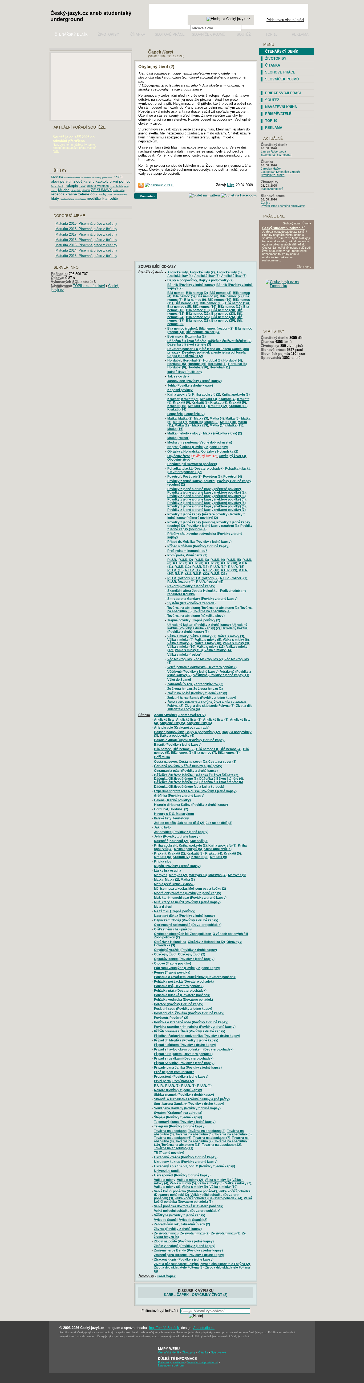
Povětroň (174, 476)
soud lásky (96, 178)
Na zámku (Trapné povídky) (174, 911)
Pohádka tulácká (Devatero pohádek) (195, 468)
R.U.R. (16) (175, 570)
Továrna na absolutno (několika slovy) (196, 615)
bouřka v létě (118, 190)
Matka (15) (235, 425)
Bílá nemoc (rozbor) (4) (203, 332)
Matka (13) (200, 425)
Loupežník (175, 414)
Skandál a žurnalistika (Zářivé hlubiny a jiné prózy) (192, 1099)
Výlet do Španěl (179, 679)
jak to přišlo (76, 190)
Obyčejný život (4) (181, 459)
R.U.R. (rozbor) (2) (205, 578)
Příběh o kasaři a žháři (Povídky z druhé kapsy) (189, 1031)
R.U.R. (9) (212, 563)
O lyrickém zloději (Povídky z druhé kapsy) (186, 920)
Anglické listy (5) (207, 275)
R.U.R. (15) (236, 566)
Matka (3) (201, 418)
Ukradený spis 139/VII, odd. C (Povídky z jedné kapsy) (194, 1166)
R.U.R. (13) (200, 566)
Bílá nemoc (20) (223, 310)
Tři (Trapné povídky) (169, 1152)
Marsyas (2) (178, 875)
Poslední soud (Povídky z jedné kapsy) (183, 1008)
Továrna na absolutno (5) (233, 1134)
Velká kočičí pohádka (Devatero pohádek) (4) (208, 1198)
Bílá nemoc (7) (231, 296)
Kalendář (161, 841)
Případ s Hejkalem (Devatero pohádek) (183, 1054)
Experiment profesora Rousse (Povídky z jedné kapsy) (195, 791)
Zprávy (265, 202)
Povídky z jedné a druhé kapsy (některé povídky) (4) (206, 499)
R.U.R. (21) (183, 573)
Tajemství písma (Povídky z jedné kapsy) (185, 1121)
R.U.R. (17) (193, 570)
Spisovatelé (270, 358)
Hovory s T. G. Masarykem (174, 813)
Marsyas (160, 875)
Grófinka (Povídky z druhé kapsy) (179, 795)
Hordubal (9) (176, 367)
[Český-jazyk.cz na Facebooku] (291, 286)
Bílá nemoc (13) (212, 303)
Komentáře (148, 196)
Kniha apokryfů (179, 394)
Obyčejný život (178, 456)
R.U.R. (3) (202, 559)
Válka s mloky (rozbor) (184, 654)
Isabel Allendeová (272, 188)
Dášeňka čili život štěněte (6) (221, 782)
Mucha (64, 190)
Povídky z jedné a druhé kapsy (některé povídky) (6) (206, 506)
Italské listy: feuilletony (184, 372)
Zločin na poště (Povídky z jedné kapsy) (197, 693)
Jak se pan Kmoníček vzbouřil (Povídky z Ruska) (280, 173)
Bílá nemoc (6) (207, 296)
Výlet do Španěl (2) (193, 1219)
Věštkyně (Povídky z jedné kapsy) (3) (221, 675)
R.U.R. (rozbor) (178, 578)
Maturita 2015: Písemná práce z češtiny (86, 245)
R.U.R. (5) (234, 559)
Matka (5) (232, 418)
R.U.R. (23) (219, 573)
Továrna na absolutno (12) (221, 1144)
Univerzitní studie (167, 1170)
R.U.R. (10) (229, 563)
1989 (118, 177)
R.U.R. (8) (196, 563)
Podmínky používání (171, 1362)
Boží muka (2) (195, 336)
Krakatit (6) (181, 402)
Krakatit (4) (227, 399)
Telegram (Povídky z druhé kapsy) (179, 1126)
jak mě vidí (86, 178)
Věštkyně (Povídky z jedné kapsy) (193, 671)
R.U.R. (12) (183, 566)
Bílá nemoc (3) (220, 292)
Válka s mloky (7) (180, 643)
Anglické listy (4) (180, 275)
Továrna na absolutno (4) (211, 611)
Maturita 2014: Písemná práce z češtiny (86, 250)
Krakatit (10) (176, 406)
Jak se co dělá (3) (219, 822)
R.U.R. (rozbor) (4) (181, 581)
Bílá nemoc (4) (230, 749)
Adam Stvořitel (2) (192, 715)
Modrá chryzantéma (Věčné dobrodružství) (199, 442)
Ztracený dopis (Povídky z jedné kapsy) (183, 1259)
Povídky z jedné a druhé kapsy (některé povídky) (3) (206, 496)
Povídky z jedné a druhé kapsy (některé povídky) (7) (206, 509)
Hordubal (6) (197, 364)
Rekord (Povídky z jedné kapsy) (191, 586)
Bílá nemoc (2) (197, 292)
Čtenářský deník (71, 34)
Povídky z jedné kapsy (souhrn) (191, 522)
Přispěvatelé (278, 114)
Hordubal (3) (212, 360)
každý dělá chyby (72, 178)
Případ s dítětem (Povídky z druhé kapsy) (198, 546)
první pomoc (120, 181)
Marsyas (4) (217, 875)
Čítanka (137, 34)
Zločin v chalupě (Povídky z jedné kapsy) (184, 1245)
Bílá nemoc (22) (198, 313)
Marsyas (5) (237, 875)
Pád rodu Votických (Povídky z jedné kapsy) (187, 968)
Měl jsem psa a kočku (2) (207, 888)
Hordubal (174, 360)
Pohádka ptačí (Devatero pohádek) (180, 990)
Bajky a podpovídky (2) (216, 280)
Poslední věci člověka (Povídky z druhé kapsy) (189, 1013)
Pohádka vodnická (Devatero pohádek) (183, 999)
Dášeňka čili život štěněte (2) (230, 341)
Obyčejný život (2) (191, 954)
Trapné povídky (179, 620)
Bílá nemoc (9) (195, 299)
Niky (230, 185)
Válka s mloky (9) (236, 643)
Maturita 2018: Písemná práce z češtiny (86, 229)
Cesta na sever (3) (222, 761)
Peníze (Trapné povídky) (172, 972)
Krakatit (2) (189, 399)
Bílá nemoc (175, 292)
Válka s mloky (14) (218, 650)
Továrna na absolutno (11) (180, 1144)
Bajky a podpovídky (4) (177, 735)
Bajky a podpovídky (182, 280)
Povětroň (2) (192, 476)
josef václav (107, 178)
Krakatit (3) (208, 399)
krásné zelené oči (80, 194)
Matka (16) (175, 428)
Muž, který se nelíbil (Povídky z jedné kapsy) (187, 902)
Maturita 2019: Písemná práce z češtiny (86, 223)
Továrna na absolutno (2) (220, 607)
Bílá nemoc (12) (186, 303)
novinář (82, 186)
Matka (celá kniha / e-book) (174, 884)
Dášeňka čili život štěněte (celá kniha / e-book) (189, 786)
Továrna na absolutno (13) (173, 1148)
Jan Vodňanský (57, 186)
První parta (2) (196, 555)
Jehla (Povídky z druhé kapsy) (190, 385)
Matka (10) (228, 422)
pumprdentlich (116, 186)
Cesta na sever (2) (193, 761)
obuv (55, 181)
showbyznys (104, 194)
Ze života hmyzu (179, 688)
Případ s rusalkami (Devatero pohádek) (183, 1058)
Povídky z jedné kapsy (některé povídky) (198, 514)
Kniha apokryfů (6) (218, 849)
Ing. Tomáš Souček (164, 1328)
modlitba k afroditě (102, 198)
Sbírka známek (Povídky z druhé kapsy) (184, 1094)
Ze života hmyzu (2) (208, 688)
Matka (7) (180, 422)
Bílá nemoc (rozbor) (182, 328)
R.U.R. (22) (201, 573)
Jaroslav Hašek (271, 168)
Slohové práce (170, 34)
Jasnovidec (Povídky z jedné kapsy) (194, 381)
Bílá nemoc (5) (184, 296)
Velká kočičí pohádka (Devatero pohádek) (185, 1191)
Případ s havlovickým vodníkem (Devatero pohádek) (193, 1049)
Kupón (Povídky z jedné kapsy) (177, 866)
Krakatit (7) (200, 402)
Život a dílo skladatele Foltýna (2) (225, 1264)
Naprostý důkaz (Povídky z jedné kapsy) (197, 447)
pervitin (66, 181)
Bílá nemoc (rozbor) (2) (216, 328)
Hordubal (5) (176, 364)
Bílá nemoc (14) (237, 303)
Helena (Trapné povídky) (172, 800)
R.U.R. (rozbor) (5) (209, 581)
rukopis (72, 185)
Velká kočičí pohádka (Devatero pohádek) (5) (203, 1199)
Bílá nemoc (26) (223, 317)
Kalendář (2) (178, 841)
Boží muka (175, 336)
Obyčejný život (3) (232, 456)
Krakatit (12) (217, 406)
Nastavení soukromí (171, 1365)
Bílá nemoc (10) (219, 299)
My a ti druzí (163, 906)
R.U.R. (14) (218, 566)
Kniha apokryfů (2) (206, 394)
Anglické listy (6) (233, 275)
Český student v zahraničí (283, 228)
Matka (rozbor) (178, 438)
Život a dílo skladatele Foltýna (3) (209, 705)
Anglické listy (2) (202, 272)
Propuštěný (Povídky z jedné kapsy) (181, 1076)
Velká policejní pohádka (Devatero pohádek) (187, 1210)
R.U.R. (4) (218, 559)
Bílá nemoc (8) (229, 752)
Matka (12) (183, 425)
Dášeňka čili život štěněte (186, 341)
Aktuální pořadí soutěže (80, 127)
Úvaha (306, 223)
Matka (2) (185, 418)
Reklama (300, 34)
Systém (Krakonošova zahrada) (191, 603)
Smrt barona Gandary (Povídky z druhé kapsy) (202, 598)
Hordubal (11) (220, 367)
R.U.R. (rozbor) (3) (233, 578)
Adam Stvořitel (165, 715)
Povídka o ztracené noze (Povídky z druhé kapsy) (191, 1022)
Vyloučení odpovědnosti (202, 1362)
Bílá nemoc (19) (198, 310)
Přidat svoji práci (283, 93)
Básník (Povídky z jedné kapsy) (191, 284)
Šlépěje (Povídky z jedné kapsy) (178, 1117)
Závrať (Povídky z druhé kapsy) (178, 1228)
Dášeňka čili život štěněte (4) (221, 778)
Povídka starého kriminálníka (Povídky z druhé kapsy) (195, 1026)
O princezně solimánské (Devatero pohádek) (187, 924)
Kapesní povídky (180, 390)
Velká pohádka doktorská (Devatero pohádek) (202, 667)
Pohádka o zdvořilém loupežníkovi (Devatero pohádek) (195, 977)
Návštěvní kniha (281, 107)
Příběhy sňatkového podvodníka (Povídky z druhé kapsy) (197, 1035)
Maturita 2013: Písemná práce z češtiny (86, 256)
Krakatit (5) (232, 853)
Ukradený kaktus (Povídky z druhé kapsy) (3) (207, 629)
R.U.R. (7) (180, 563)
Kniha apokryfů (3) (236, 394)
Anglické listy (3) (229, 272)
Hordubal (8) (237, 364)
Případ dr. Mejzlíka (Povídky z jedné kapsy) (199, 541)
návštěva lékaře (67, 199)
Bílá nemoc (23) (223, 313)
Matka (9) (211, 422)
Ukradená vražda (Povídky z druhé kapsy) (185, 1157)
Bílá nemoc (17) (230, 306)
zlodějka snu (84, 181)
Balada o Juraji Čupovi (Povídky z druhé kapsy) (189, 740)
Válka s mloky (178, 636)
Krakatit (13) (238, 406)
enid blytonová (120, 195)
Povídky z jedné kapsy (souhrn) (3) (213, 525)
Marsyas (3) (198, 875)
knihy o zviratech (98, 185)
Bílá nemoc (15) (179, 306)
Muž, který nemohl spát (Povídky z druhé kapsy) (190, 897)
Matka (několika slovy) (184, 433)
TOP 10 (271, 121)
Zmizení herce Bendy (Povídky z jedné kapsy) (201, 697)
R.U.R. (172, 559)
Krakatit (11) (197, 406)
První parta (175, 555)
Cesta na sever (165, 761)
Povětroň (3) (212, 476)
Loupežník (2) (194, 414)
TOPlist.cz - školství (89, 286)
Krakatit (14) (176, 409)
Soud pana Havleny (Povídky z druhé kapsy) (187, 1108)
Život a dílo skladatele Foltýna (189, 702)
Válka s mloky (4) (180, 639)
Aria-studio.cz (204, 1328)
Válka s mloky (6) (236, 639)
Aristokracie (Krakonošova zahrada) (181, 727)
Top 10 (271, 34)
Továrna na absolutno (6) (172, 1137)
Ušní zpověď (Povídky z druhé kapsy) (182, 1175)
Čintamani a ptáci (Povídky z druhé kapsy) (186, 770)
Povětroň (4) (232, 476)
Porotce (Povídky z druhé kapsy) (178, 1004)
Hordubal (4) (232, 360)
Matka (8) (196, 422)
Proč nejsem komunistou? (187, 550)
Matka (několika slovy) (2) (222, 433)
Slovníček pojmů (208, 34)
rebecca (57, 194)
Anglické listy (177, 272)
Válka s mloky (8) (208, 643)
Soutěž (244, 34)
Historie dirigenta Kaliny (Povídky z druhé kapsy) (191, 804)
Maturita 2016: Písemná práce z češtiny (86, 240)
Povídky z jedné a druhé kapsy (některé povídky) (204, 489)
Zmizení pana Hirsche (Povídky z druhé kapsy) (189, 1255)
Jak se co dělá (178, 376)
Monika (57, 177)
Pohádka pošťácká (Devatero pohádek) (184, 981)
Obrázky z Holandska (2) (219, 451)
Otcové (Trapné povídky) (172, 963)
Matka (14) (218, 425)
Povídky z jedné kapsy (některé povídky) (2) (206, 515)
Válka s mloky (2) (203, 636)
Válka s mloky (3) (231, 636)
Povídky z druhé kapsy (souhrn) (191, 481)
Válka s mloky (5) (208, 639)
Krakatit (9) (237, 402)
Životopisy (108, 34)
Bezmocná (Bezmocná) (276, 154)
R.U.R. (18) (211, 570)
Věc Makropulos (179, 659)
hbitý (55, 198)
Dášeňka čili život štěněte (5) (176, 782)
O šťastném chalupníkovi (173, 929)
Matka (172, 418)
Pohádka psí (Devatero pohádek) (192, 464)
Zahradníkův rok (179, 684)
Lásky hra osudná (167, 870)
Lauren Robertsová (273, 151)
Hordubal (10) (198, 367)
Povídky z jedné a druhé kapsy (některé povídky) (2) (206, 492)
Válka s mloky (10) (181, 646)
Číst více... (304, 266)
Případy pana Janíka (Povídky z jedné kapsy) (188, 1067)
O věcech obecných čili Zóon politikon (182, 933)
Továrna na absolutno (183, 607)
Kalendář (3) (199, 841)
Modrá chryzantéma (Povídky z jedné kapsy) (187, 893)
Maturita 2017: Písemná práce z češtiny (86, 234)
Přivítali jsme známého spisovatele (283, 205)
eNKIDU (86, 190)
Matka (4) (217, 418)
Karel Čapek (166, 1276)
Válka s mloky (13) (189, 650)
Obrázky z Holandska (183, 451)
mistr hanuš (80, 199)
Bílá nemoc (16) (204, 306)
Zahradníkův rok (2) (208, 684)
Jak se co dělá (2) (190, 822)
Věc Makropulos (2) (208, 659)
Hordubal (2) (192, 360)
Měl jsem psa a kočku (170, 888)
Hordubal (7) (217, 364)
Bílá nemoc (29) (223, 320)
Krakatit (173, 399)
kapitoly (102, 181)
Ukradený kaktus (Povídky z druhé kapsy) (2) (207, 626)
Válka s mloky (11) (211, 646)
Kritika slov (162, 861)
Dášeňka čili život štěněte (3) (189, 344)
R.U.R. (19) (229, 570)
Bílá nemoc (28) (198, 320)
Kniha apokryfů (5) (188, 849)
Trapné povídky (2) (206, 620)
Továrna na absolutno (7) (211, 1137)
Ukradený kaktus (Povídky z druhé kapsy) (199, 624)
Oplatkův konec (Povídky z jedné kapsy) (184, 959)
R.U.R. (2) (186, 559)
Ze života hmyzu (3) (225, 1233)
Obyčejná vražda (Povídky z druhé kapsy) (185, 949)
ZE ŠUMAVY (101, 190)
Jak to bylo (162, 827)
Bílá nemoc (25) (198, 317)
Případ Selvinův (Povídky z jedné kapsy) (184, 1063)
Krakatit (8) (218, 402)
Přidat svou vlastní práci (285, 20)
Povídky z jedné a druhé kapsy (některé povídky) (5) (206, 502)
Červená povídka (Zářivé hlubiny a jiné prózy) (188, 766)
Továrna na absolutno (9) (194, 1141)
